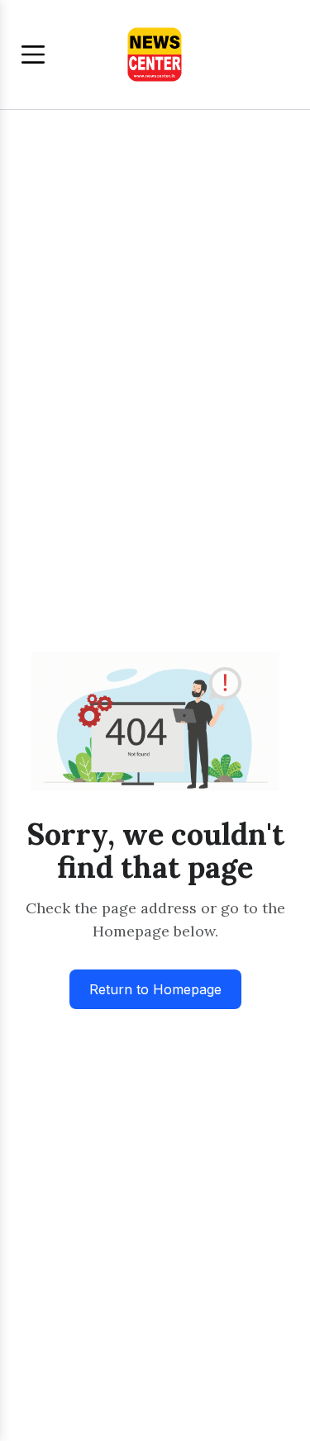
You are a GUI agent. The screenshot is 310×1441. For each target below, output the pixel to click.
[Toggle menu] (33, 54)
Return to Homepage (155, 989)
